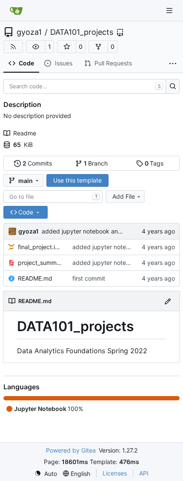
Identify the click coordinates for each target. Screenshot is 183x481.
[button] (36, 46)
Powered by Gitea (71, 450)
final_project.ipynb (41, 246)
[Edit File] (167, 301)
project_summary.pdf (41, 262)
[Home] (16, 10)
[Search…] (173, 86)
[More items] (173, 64)
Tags (154, 163)
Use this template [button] (77, 180)
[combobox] (53, 196)
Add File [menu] (123, 196)
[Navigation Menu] (170, 10)
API (144, 473)
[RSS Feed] (13, 46)
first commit (88, 278)
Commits (37, 163)
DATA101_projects (81, 32)
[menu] (45, 473)
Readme (24, 133)
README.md (35, 278)
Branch (96, 163)
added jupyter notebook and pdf (87, 231)
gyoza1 (29, 32)
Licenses (115, 473)
